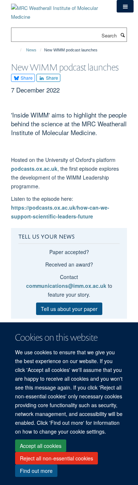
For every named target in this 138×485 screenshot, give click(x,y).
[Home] (17, 50)
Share (26, 78)
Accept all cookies (40, 445)
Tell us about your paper (69, 308)
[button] (125, 6)
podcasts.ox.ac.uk (34, 168)
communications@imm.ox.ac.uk (66, 285)
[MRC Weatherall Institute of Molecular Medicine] (58, 9)
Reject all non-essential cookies (56, 458)
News (31, 50)
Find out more (36, 470)
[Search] (122, 35)
